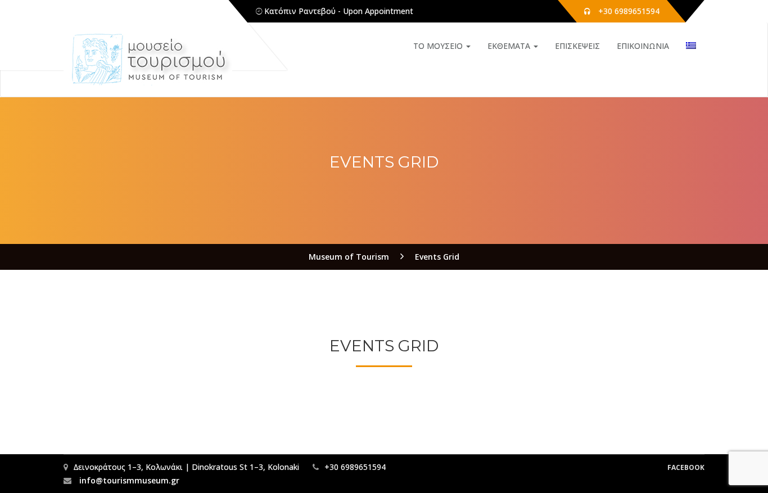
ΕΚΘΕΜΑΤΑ (509, 45)
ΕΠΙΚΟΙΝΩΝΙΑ (643, 45)
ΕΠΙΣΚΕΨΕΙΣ (577, 45)
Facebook (685, 467)
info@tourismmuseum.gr (128, 480)
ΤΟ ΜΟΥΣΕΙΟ (439, 45)
